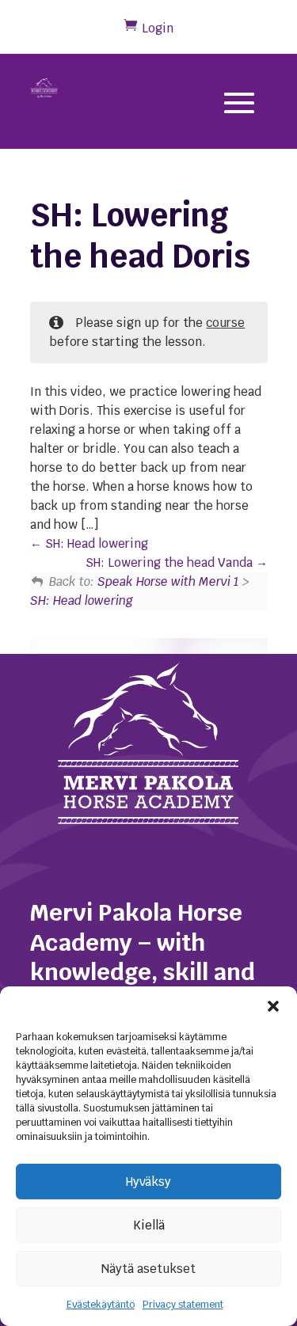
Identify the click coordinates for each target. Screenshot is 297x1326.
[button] (273, 1006)
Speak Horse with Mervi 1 (168, 581)
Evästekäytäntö (101, 1304)
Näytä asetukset (148, 1268)
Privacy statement (183, 1304)
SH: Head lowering (95, 543)
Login (157, 28)
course (225, 322)
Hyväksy (148, 1181)
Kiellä (149, 1225)
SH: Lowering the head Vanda (171, 562)
